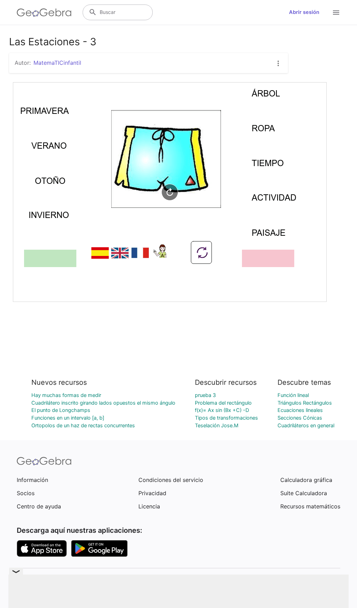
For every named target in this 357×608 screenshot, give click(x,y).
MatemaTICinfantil (57, 62)
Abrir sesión (304, 12)
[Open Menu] (336, 12)
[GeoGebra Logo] (44, 12)
